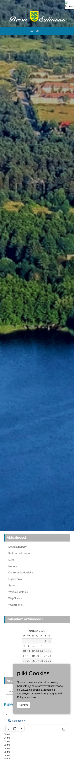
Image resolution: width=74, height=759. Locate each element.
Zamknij (23, 704)
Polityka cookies (26, 697)
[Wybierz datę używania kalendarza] (15, 728)
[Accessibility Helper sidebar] (69, 4)
